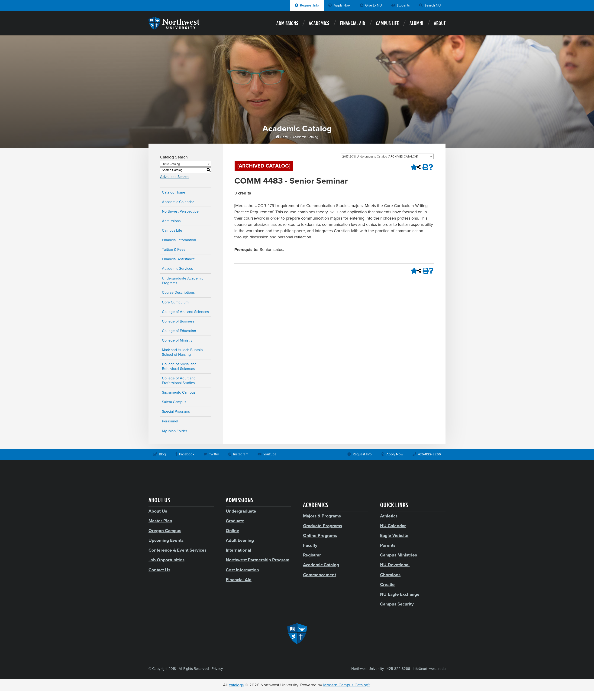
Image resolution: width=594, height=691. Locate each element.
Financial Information (179, 240)
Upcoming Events (166, 540)
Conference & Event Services (177, 550)
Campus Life (387, 23)
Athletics (388, 516)
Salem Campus (174, 402)
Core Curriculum (175, 302)
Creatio (387, 584)
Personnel (170, 421)
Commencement (319, 574)
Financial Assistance (178, 259)
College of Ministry (177, 340)
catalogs (236, 685)
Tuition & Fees (173, 249)
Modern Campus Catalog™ (346, 685)
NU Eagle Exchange (400, 594)
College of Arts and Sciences (185, 311)
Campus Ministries (398, 555)
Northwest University (367, 669)
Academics (319, 23)
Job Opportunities (166, 560)
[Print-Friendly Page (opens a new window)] (424, 167)
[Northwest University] (174, 27)
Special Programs (176, 411)
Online (232, 530)
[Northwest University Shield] (297, 633)
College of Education (179, 331)
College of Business (178, 321)
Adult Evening (240, 540)
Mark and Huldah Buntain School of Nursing (182, 352)
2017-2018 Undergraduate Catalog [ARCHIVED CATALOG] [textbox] (380, 156)
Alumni (416, 23)
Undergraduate (241, 511)
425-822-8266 (398, 669)
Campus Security (397, 604)
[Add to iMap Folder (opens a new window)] (412, 167)
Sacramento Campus (178, 392)
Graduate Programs (322, 525)
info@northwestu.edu (429, 669)
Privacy (217, 669)
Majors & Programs (322, 516)
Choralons (390, 574)
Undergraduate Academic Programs (182, 280)
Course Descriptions (178, 292)
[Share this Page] (418, 167)
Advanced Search (174, 176)
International (238, 550)
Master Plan (160, 520)
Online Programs (320, 535)
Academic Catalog (305, 137)
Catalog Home (173, 192)
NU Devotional (395, 564)
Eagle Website (394, 535)
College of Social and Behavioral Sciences (179, 366)
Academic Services (177, 268)
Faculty (310, 545)
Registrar (312, 555)
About (440, 23)
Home (284, 137)
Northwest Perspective (180, 211)
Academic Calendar (178, 202)
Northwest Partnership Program (257, 560)
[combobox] (387, 156)
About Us (157, 511)
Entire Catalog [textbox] (170, 164)
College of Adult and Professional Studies (179, 380)
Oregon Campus (164, 530)
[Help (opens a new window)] (430, 167)
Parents (387, 545)
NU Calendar (393, 525)
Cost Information (242, 570)
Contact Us (159, 570)
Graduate (235, 520)
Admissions (287, 23)
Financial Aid (352, 23)
